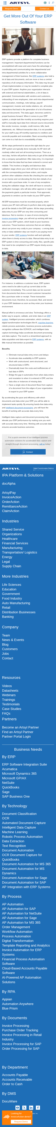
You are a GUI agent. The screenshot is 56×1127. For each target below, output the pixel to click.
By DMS (9, 1093)
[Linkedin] (31, 1108)
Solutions (35, 475)
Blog (5, 644)
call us (42, 444)
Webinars (9, 695)
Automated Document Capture (24, 823)
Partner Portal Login (16, 736)
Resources (11, 677)
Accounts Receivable (17, 1079)
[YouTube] (17, 1108)
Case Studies (11, 709)
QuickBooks (10, 787)
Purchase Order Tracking (20, 1030)
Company (10, 627)
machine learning (45, 323)
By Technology (14, 806)
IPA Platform (12, 475)
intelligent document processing (19, 408)
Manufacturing (12, 548)
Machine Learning (14, 832)
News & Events (13, 640)
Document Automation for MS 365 (26, 864)
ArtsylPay (9, 492)
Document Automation (18, 850)
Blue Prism (10, 1008)
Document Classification (19, 814)
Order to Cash (12, 1084)
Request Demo (11, 8)
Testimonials (11, 704)
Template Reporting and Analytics (26, 945)
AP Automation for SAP (19, 909)
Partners (9, 719)
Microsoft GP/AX (14, 778)
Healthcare (10, 539)
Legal (6, 561)
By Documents (14, 1018)
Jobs (5, 653)
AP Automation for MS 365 (21, 922)
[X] (24, 1108)
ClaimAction (10, 511)
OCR (5, 818)
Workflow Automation (17, 931)
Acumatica (9, 769)
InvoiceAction (11, 497)
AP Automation (13, 904)
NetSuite (8, 782)
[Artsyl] (20, 4)
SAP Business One (16, 796)
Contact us (44, 8)
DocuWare (9, 1101)
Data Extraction (13, 841)
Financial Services (15, 543)
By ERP (8, 757)
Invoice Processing (15, 1026)
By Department (15, 1067)
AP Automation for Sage (19, 918)
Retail (6, 607)
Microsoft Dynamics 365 (19, 773)
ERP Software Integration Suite (24, 764)
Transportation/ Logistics (19, 552)
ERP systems (38, 76)
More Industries (15, 576)
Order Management (16, 927)
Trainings (8, 699)
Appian (7, 999)
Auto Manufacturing (16, 603)
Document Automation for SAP (24, 882)
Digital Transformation (17, 941)
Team (6, 635)
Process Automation (16, 936)
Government (11, 594)
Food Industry (12, 598)
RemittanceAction (14, 506)
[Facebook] (38, 1108)
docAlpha (8, 483)
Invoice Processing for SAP (21, 1044)
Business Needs (28, 749)
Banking (8, 616)
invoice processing (10, 218)
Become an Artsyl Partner (20, 727)
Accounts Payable (15, 1075)
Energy (7, 557)
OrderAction (10, 502)
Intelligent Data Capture (19, 827)
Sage (6, 792)
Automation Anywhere (17, 1004)
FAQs (6, 713)
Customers (10, 649)
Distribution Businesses (18, 612)
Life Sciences (11, 584)
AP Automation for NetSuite (22, 913)
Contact (29, 452)
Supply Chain (11, 566)
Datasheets (10, 690)
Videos (7, 686)
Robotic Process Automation (22, 836)
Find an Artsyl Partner (17, 732)
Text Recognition (14, 846)
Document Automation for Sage (24, 878)
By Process (11, 896)
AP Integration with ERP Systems (26, 887)
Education (9, 589)
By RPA (8, 991)
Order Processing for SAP (20, 1048)
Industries (10, 521)
